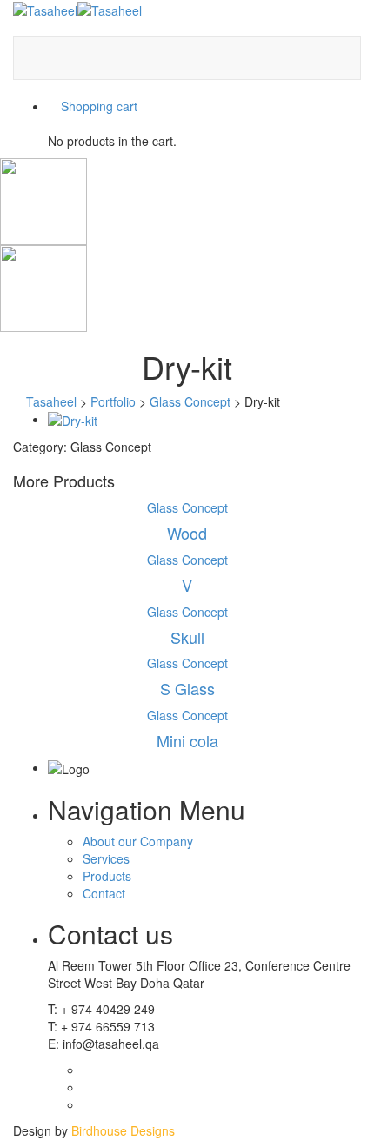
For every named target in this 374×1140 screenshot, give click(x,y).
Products (107, 876)
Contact (104, 893)
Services (106, 858)
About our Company (138, 841)
